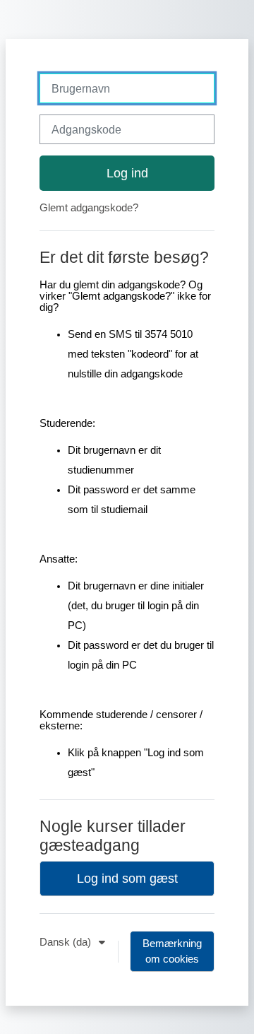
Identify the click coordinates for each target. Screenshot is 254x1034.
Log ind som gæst (127, 878)
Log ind (127, 173)
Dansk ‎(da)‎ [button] (67, 942)
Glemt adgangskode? (89, 207)
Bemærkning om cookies (172, 951)
